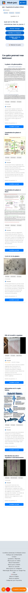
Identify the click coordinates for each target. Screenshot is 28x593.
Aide (14, 572)
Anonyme (7, 10)
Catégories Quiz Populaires (14, 580)
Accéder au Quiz (14, 126)
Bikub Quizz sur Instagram (14, 568)
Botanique (11, 12)
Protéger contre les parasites (14, 37)
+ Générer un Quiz (19, 589)
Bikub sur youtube (14, 566)
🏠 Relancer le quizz (15, 45)
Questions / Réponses (14, 558)
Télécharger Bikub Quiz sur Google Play (14, 570)
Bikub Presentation (14, 562)
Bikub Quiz (12, 2)
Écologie (18, 12)
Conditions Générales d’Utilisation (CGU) (14, 552)
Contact (14, 556)
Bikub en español (14, 578)
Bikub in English (14, 576)
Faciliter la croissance (15, 33)
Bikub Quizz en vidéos (14, 560)
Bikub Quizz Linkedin (14, 564)
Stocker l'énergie (15, 28)
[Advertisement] (14, 318)
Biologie (6, 12)
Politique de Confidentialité (14, 554)
